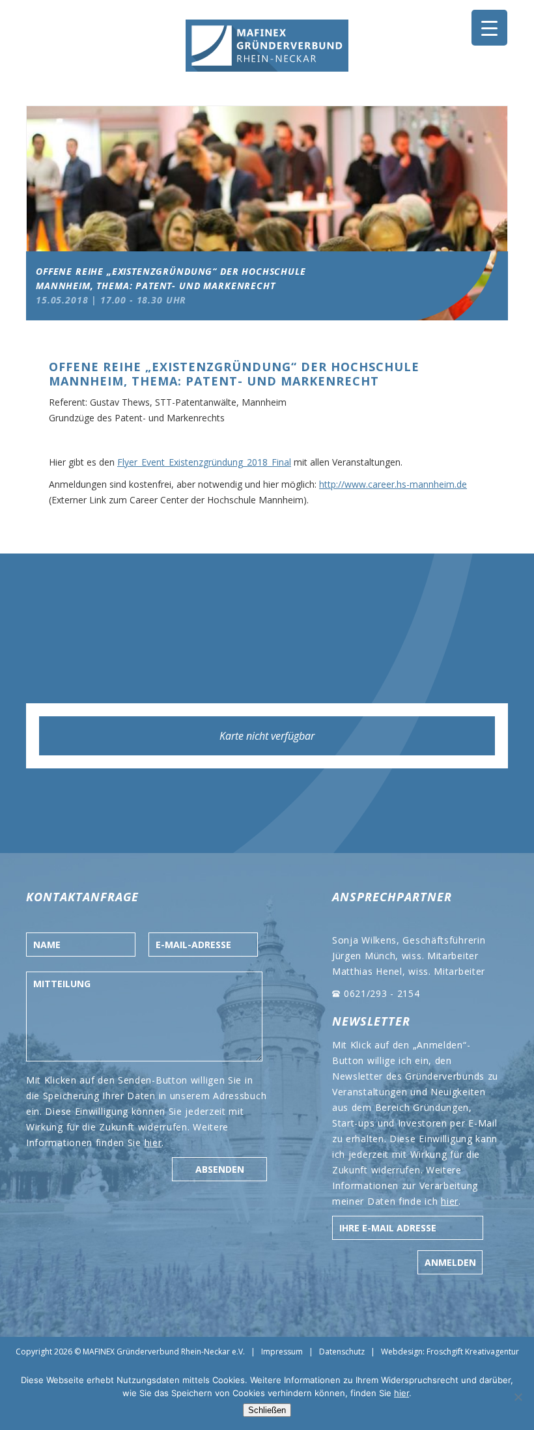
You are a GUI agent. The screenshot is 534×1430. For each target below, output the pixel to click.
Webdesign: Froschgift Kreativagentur (450, 1351)
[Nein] (517, 1396)
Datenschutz (342, 1351)
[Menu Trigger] (489, 28)
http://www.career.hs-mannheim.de (393, 484)
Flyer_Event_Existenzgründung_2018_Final (204, 462)
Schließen (267, 1410)
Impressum (282, 1351)
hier (153, 1142)
